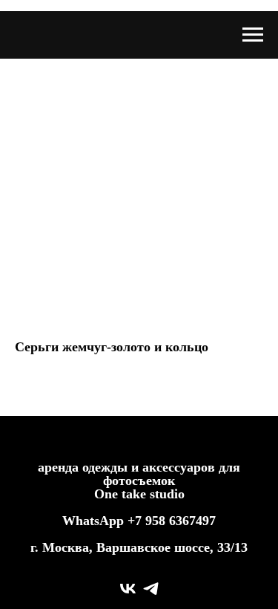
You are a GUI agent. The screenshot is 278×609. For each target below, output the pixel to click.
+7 (135, 520)
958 (157, 520)
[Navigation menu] (252, 34)
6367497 (192, 520)
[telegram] (151, 588)
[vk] (128, 588)
